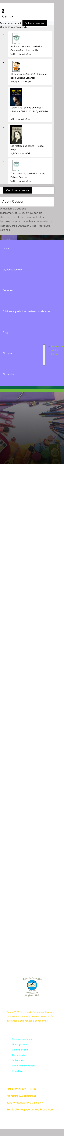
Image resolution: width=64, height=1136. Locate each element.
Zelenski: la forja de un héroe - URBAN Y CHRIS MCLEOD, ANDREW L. (29, 111)
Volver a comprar (34, 23)
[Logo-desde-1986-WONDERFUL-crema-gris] (9, 239)
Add (29, 54)
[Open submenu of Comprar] (44, 354)
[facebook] (8, 1118)
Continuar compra (17, 190)
